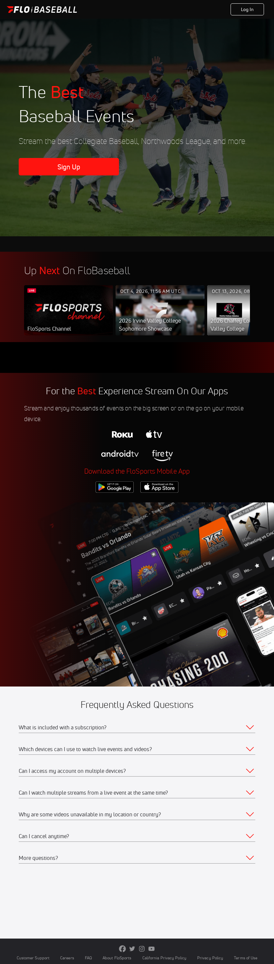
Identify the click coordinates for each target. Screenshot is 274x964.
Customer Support (33, 957)
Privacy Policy (210, 957)
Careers (67, 957)
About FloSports (117, 957)
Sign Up (69, 167)
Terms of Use (245, 957)
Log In (247, 9)
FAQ (88, 957)
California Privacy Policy (164, 957)
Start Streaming (68, 317)
